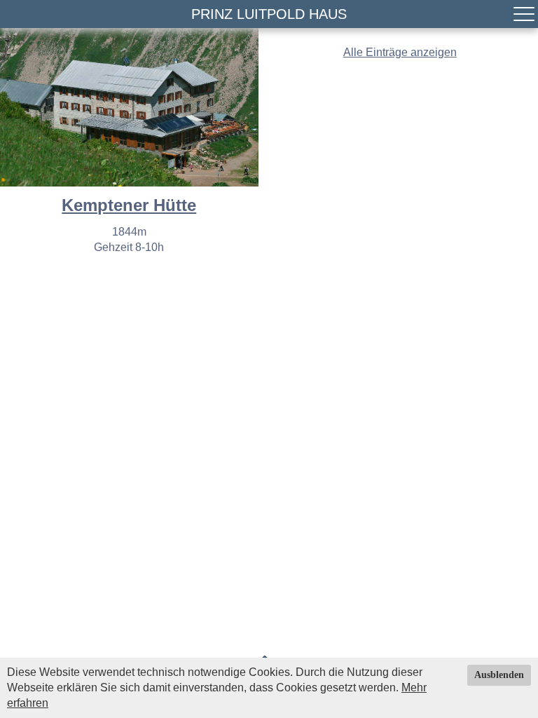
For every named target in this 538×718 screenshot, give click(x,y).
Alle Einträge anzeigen (400, 52)
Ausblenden (499, 675)
